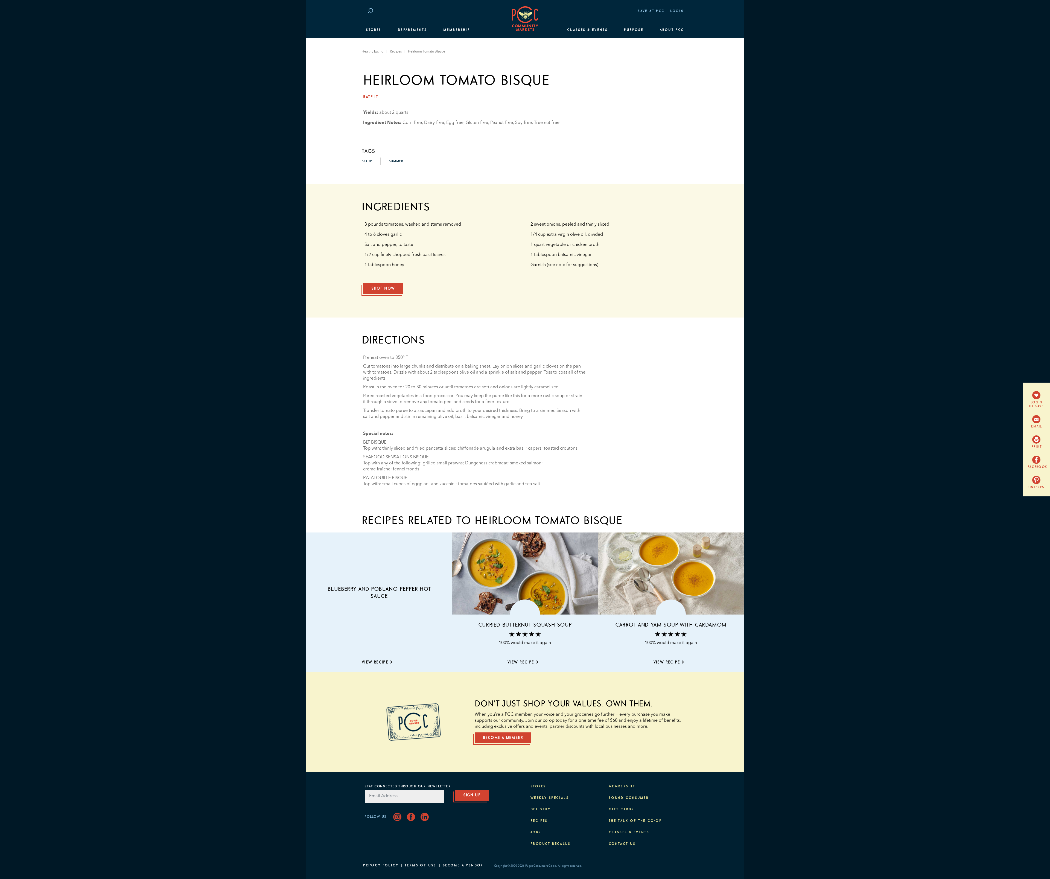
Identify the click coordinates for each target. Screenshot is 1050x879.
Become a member (503, 738)
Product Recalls (550, 844)
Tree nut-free (546, 123)
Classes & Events (587, 30)
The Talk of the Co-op (635, 821)
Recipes (396, 51)
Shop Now (383, 288)
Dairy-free (434, 123)
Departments (412, 30)
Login (677, 11)
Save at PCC (651, 11)
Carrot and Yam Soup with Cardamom (671, 625)
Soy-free (523, 123)
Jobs (535, 832)
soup (367, 161)
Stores (373, 30)
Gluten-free (477, 123)
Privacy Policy (380, 865)
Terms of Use (420, 865)
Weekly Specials (549, 798)
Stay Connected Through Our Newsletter (407, 786)
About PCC (672, 30)
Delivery (540, 809)
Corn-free (412, 123)
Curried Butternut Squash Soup (525, 625)
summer (396, 161)
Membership (456, 30)
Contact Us (622, 844)
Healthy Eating (373, 51)
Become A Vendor (463, 865)
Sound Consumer (629, 798)
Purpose (633, 30)
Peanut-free (501, 123)
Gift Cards (621, 809)
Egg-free (454, 123)
